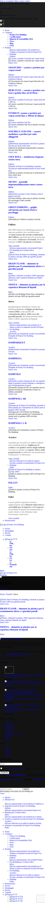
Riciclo (7, 736)
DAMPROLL (15, 358)
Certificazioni (15, 37)
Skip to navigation (7, 1)
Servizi (7, 732)
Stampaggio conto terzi (13, 734)
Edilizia (11, 75)
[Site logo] (12, 525)
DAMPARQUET (16, 342)
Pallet (10, 487)
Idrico (10, 273)
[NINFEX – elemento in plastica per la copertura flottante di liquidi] (22, 620)
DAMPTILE (14, 374)
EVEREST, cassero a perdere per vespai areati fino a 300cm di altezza (26, 114)
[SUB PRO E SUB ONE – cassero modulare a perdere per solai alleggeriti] (19, 122)
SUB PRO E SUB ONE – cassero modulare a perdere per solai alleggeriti (24, 134)
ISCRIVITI (4, 773)
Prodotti (9, 594)
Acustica (11, 347)
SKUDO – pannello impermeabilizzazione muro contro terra (25, 184)
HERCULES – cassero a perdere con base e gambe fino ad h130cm (26, 91)
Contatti (8, 739)
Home (2, 594)
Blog (11, 43)
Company (8, 723)
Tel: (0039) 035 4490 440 (14, 656)
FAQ (12, 45)
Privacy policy (5, 779)
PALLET (13, 482)
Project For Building (18, 35)
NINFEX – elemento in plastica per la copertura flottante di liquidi (18, 628)
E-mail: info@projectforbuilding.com (18, 654)
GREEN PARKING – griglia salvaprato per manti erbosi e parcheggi (22, 210)
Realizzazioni (10, 730)
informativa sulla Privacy (17, 768)
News (12, 41)
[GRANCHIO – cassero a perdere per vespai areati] (26, 58)
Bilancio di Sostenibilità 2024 (21, 39)
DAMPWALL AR (17, 398)
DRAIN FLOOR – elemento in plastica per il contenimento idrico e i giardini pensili (26, 266)
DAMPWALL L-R (17, 423)
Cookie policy (17, 779)
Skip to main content (22, 1)
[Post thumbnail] (9, 673)
